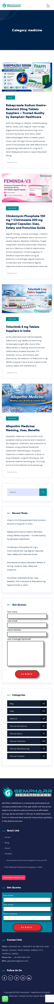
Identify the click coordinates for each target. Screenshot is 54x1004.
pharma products (27, 756)
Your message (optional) (19, 639)
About (7, 848)
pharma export (27, 734)
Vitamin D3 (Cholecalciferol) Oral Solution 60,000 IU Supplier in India (26, 522)
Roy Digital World (37, 996)
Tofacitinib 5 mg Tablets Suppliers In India (22, 329)
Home (7, 837)
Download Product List (13, 877)
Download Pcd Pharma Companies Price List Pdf (26, 860)
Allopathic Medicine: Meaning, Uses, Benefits (23, 428)
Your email (12, 621)
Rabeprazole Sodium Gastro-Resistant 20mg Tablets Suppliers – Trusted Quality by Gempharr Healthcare (26, 111)
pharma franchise (27, 741)
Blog (10, 97)
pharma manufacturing (27, 749)
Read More (12, 162)
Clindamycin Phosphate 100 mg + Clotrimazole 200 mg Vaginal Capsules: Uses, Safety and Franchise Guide (25, 222)
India (27, 711)
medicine (12, 208)
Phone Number (14, 630)
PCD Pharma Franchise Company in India (23, 867)
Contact (8, 853)
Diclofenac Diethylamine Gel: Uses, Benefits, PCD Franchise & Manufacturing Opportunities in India (26, 581)
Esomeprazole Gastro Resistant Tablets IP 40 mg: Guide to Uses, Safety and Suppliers (26, 566)
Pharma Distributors (27, 726)
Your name (12, 612)
